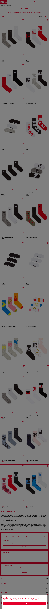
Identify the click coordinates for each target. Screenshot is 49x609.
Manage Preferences (15, 599)
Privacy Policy (27, 599)
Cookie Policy (35, 599)
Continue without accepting (24, 607)
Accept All (24, 603)
